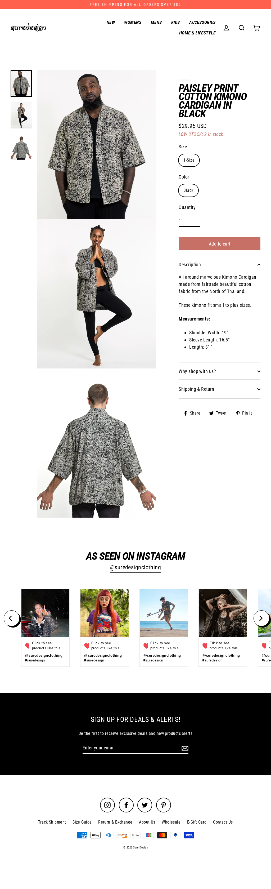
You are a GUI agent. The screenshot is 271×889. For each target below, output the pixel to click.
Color (184, 177)
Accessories (202, 22)
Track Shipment (52, 822)
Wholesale (171, 822)
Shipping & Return (196, 389)
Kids (175, 22)
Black (188, 190)
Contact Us (223, 822)
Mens (156, 22)
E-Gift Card (197, 822)
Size (183, 146)
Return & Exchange (115, 822)
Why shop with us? (197, 371)
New (111, 22)
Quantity (187, 207)
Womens (132, 22)
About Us (147, 822)
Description (190, 264)
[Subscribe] (184, 748)
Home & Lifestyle (197, 32)
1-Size (189, 160)
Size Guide (82, 822)
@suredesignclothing (135, 567)
